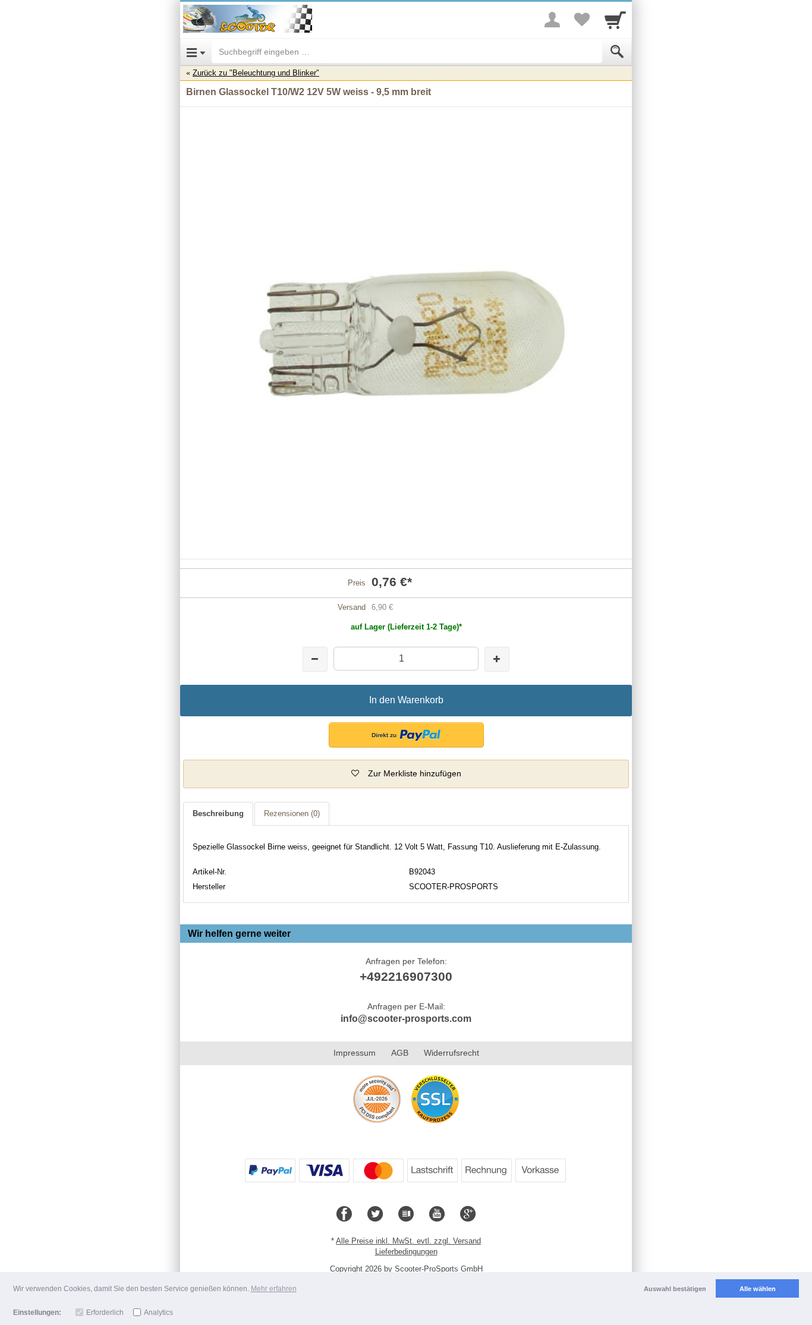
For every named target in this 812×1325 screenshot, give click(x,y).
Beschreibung (218, 813)
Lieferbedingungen (406, 1251)
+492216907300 (406, 976)
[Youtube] (436, 1214)
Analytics (158, 1312)
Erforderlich (105, 1312)
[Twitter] (375, 1214)
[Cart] (615, 19)
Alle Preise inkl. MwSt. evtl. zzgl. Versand (408, 1240)
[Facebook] (344, 1214)
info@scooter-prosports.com (406, 1019)
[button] (406, 735)
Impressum (354, 1053)
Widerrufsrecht (451, 1053)
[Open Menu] (196, 51)
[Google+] (467, 1214)
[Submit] (617, 51)
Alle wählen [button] (757, 1288)
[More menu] (552, 19)
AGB (399, 1053)
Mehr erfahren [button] (274, 1289)
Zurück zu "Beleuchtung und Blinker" (256, 72)
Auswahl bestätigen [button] (675, 1288)
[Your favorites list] (582, 19)
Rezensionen (292, 813)
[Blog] (406, 1214)
